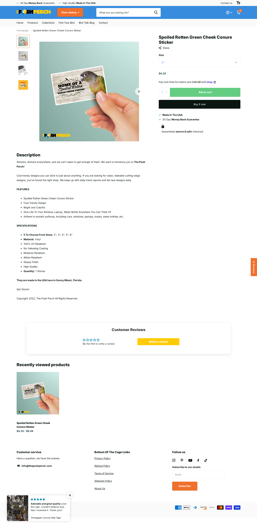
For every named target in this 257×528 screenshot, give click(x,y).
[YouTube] (190, 460)
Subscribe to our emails (186, 467)
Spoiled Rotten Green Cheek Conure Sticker (33, 424)
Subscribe (185, 485)
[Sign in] (229, 12)
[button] (139, 91)
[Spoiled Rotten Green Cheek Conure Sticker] (38, 393)
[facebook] (198, 460)
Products (32, 22)
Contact (103, 22)
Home (20, 22)
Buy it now (200, 104)
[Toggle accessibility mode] (238, 3)
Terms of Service (104, 473)
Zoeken (156, 12)
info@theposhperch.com (37, 465)
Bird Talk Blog (87, 22)
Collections (48, 22)
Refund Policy (102, 465)
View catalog (69, 12)
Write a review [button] (158, 341)
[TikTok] (205, 460)
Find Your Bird (67, 22)
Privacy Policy (102, 458)
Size (161, 55)
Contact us (226, 3)
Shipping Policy (103, 480)
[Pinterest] (182, 460)
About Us (99, 488)
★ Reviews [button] (253, 267)
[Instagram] (173, 460)
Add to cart (205, 92)
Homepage (22, 30)
